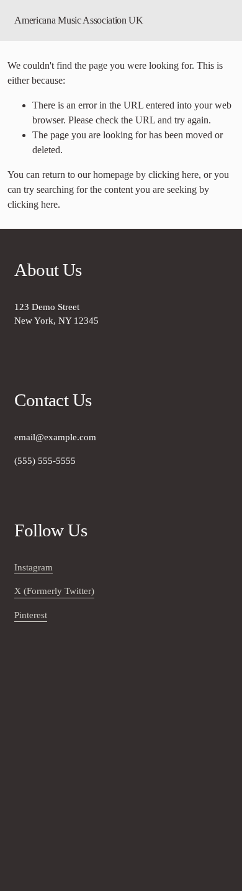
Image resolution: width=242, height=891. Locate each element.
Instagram (33, 567)
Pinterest (30, 615)
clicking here (173, 174)
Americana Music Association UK (78, 20)
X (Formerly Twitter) (54, 591)
